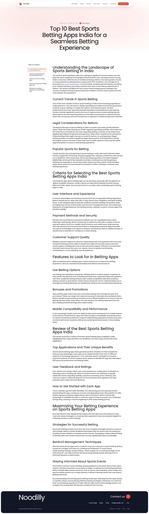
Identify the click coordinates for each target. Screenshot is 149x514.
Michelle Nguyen (86, 23)
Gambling (62, 23)
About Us (112, 509)
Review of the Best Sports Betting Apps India (38, 84)
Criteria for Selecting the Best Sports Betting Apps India (36, 74)
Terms (123, 509)
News (101, 503)
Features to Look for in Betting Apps (37, 79)
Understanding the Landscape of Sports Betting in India (37, 69)
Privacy (118, 509)
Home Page (93, 503)
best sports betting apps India (72, 84)
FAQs (107, 503)
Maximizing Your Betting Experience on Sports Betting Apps (36, 90)
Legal (128, 509)
